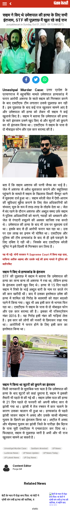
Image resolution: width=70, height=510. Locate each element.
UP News (56, 448)
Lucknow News (11, 453)
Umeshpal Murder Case (15, 448)
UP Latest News (11, 457)
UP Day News (30, 457)
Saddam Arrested (39, 448)
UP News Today (50, 453)
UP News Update (31, 453)
